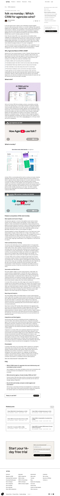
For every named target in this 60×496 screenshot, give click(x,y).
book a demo (21, 358)
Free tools (33, 483)
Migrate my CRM (9, 476)
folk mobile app (26, 116)
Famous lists (33, 485)
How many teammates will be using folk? (42, 449)
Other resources (34, 489)
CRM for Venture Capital (23, 483)
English (29, 494)
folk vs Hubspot (9, 481)
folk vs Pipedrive (9, 483)
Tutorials (32, 478)
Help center (33, 476)
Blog (31, 480)
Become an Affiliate (47, 478)
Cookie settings (22, 494)
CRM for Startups (22, 481)
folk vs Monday (9, 487)
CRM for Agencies (22, 476)
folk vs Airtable (9, 485)
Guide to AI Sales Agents (36, 487)
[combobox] (29, 494)
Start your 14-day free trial (11, 358)
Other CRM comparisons (11, 489)
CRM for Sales (21, 478)
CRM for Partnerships (22, 480)
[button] (2, 494)
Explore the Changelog (35, 481)
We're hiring (45, 476)
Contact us (45, 480)
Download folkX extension (11, 478)
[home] (8, 1)
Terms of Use (9, 494)
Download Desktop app (11, 480)
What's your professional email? (40, 444)
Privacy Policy (15, 494)
